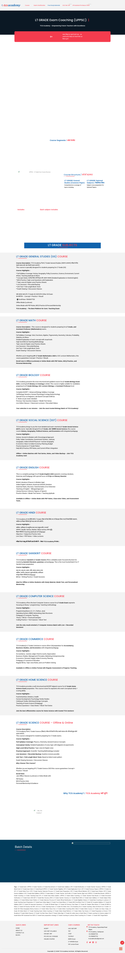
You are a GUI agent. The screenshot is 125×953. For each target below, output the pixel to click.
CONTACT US (20, 932)
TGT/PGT (71, 936)
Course (27, 5)
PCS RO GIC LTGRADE (51, 936)
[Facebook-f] (87, 942)
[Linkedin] (93, 942)
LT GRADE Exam (73, 941)
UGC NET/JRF (72, 928)
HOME (18, 928)
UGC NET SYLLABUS (50, 931)
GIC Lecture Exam (73, 944)
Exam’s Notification (39, 5)
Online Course (49, 939)
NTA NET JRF (48, 933)
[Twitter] (90, 942)
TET (69, 931)
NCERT (46, 928)
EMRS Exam (72, 939)
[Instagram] (96, 942)
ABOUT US (19, 930)
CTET (70, 933)
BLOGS (18, 935)
